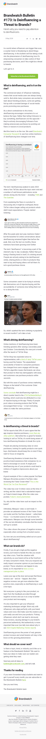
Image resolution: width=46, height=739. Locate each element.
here (24, 680)
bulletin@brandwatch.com (14, 664)
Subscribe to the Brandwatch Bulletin (23, 76)
